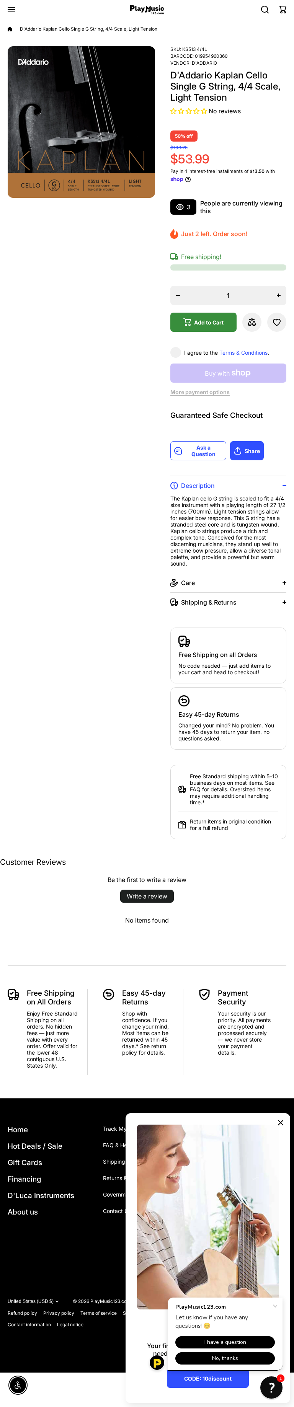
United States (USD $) (31, 1301)
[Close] (280, 1122)
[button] (282, 9)
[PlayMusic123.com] (147, 9)
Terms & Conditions (243, 352)
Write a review (147, 896)
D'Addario (204, 63)
